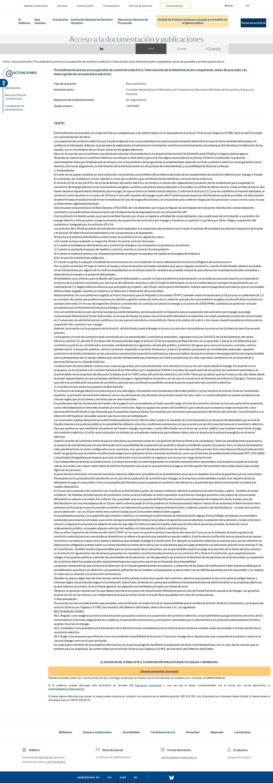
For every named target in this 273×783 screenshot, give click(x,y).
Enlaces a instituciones (97, 732)
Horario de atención (140, 5)
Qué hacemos (40, 21)
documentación (22, 61)
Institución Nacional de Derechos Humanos (92, 21)
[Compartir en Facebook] (80, 48)
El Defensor (24, 21)
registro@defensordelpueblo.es (66, 688)
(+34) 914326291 (55, 761)
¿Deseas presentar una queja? (159, 671)
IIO (135, 777)
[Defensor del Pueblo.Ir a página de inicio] (25, 732)
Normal (151, 48)
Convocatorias (174, 5)
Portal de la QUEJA (253, 23)
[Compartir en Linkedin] (101, 48)
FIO (109, 777)
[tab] (80, 49)
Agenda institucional (36, 5)
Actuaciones (60, 19)
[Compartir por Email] (112, 48)
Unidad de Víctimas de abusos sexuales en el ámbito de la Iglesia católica (192, 21)
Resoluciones (12, 87)
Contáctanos (242, 732)
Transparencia (111, 5)
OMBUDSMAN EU (88, 777)
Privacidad (192, 732)
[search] (227, 5)
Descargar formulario (148, 685)
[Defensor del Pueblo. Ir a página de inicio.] (10, 23)
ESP (247, 5)
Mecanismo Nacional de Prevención (133, 21)
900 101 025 (46, 757)
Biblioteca (65, 732)
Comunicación (85, 5)
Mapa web (216, 732)
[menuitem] (38, 5)
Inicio (6, 61)
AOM (123, 777)
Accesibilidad (131, 732)
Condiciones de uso (162, 732)
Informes (62, 5)
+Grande (213, 48)
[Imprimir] (124, 48)
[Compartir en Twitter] (91, 48)
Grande (181, 49)
